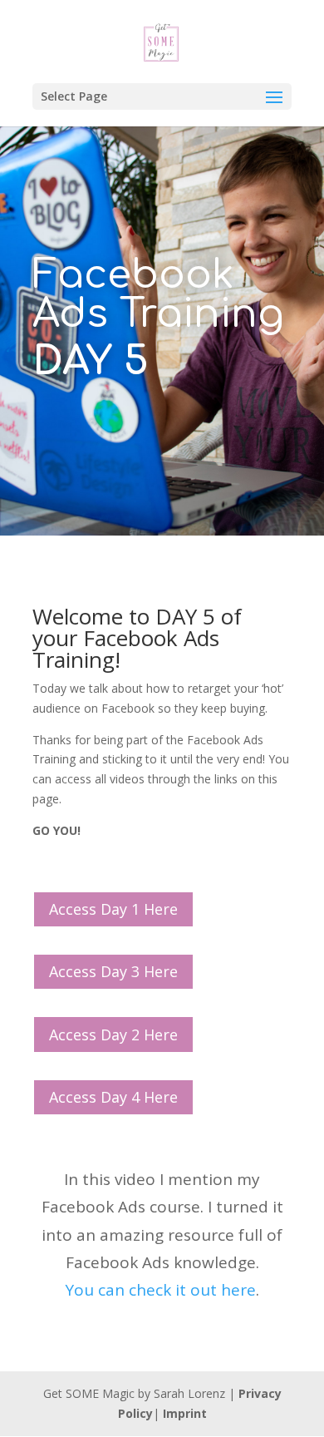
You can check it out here (160, 1290)
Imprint (185, 1413)
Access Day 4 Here (113, 1097)
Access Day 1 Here (113, 909)
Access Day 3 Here (113, 971)
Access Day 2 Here (113, 1034)
